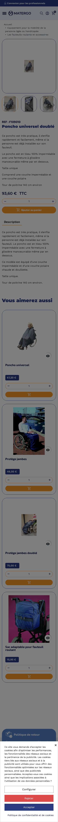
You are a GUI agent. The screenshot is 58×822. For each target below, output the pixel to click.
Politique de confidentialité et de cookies (30, 815)
